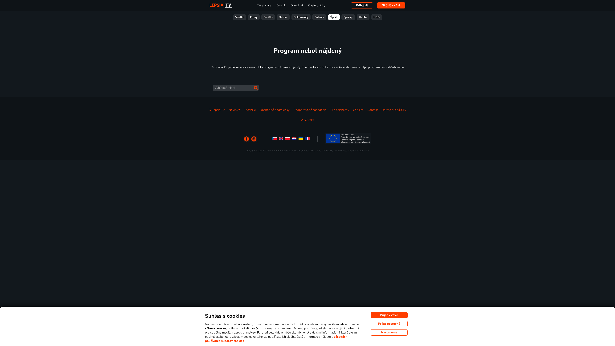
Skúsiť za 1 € (391, 5)
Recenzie (250, 110)
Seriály (268, 17)
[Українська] (301, 139)
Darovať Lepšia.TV (394, 110)
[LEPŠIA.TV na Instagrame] (254, 139)
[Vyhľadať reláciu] (255, 88)
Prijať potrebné (389, 324)
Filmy (253, 17)
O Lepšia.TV (217, 110)
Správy (348, 17)
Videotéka (307, 120)
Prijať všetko (389, 315)
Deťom (283, 17)
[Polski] (287, 139)
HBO (376, 17)
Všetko (239, 17)
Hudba (363, 17)
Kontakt (372, 110)
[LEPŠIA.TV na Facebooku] (246, 139)
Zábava (319, 17)
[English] (281, 139)
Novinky (234, 110)
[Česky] (274, 139)
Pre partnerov (339, 110)
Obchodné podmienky (275, 110)
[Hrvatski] (294, 139)
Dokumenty (301, 17)
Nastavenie (389, 332)
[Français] (307, 139)
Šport (333, 17)
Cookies (358, 110)
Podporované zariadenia (310, 110)
